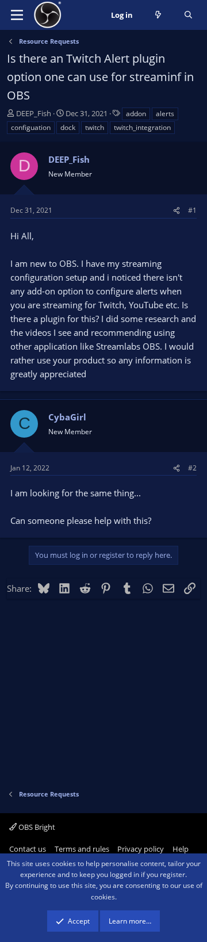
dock (67, 127)
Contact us (27, 849)
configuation (31, 127)
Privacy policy (140, 849)
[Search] (188, 15)
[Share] (176, 210)
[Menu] (16, 15)
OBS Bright (36, 827)
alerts (165, 113)
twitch (94, 127)
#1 (192, 210)
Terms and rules (82, 849)
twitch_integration (142, 127)
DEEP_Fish (33, 113)
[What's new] (158, 15)
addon (136, 113)
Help (180, 849)
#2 (192, 468)
